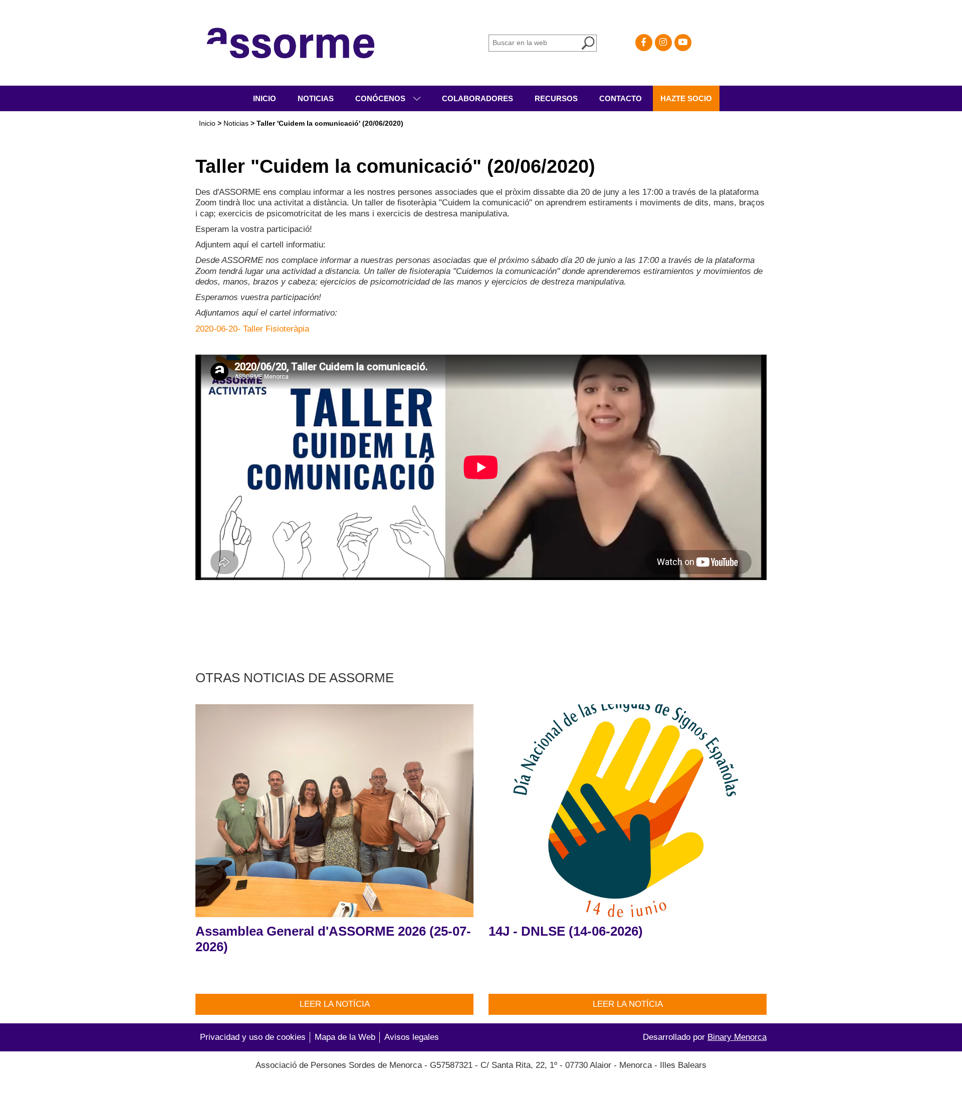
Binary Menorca (737, 1037)
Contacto (620, 98)
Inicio (264, 98)
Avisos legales (411, 1037)
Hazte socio (686, 98)
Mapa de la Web (345, 1037)
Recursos (556, 98)
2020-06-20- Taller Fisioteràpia (252, 329)
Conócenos (381, 98)
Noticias (316, 98)
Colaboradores (477, 98)
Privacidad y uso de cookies (253, 1037)
